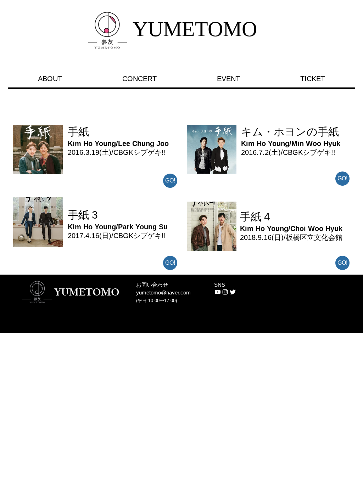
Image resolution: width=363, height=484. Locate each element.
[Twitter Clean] (232, 292)
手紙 (78, 131)
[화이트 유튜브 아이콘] (217, 292)
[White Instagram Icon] (225, 292)
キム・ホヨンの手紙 (290, 131)
